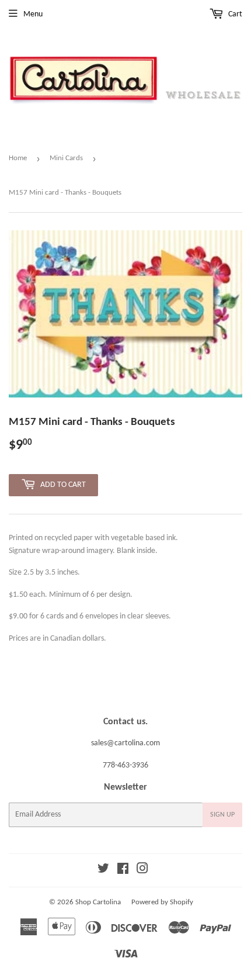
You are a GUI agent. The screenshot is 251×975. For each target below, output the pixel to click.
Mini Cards (66, 158)
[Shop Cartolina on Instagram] (142, 870)
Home (18, 158)
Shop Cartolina (98, 902)
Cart (234, 14)
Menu (33, 14)
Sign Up (222, 814)
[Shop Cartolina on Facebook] (123, 870)
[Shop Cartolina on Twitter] (103, 870)
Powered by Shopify (162, 902)
